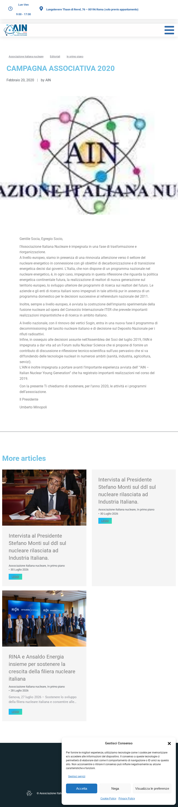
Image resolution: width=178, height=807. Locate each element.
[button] (169, 743)
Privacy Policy (127, 798)
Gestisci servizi (76, 776)
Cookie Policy (108, 798)
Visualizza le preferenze (152, 788)
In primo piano (56, 565)
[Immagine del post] (44, 497)
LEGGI (15, 576)
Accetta (81, 788)
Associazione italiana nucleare (27, 565)
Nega (115, 788)
